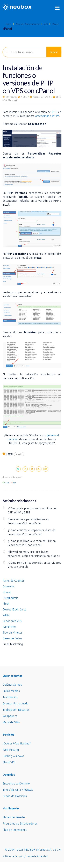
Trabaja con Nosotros (16, 709)
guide (19, 454)
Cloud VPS (9, 762)
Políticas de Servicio (13, 856)
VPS (46, 24)
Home (9, 24)
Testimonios (10, 697)
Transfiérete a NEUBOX (18, 789)
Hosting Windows (13, 756)
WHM (6, 615)
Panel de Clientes (13, 580)
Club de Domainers (15, 829)
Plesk (6, 603)
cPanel (55, 24)
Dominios (8, 586)
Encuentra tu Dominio (16, 783)
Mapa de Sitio (11, 722)
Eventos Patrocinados (16, 703)
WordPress (10, 626)
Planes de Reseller (14, 817)
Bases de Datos (12, 638)
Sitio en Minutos (13, 632)
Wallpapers (10, 715)
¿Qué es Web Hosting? (17, 743)
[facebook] (25, 469)
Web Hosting (11, 749)
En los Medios (11, 690)
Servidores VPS (12, 620)
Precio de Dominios (15, 796)
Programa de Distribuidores (20, 823)
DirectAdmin (10, 597)
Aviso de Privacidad (37, 856)
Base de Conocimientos (28, 24)
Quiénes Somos (12, 684)
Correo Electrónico (14, 609)
